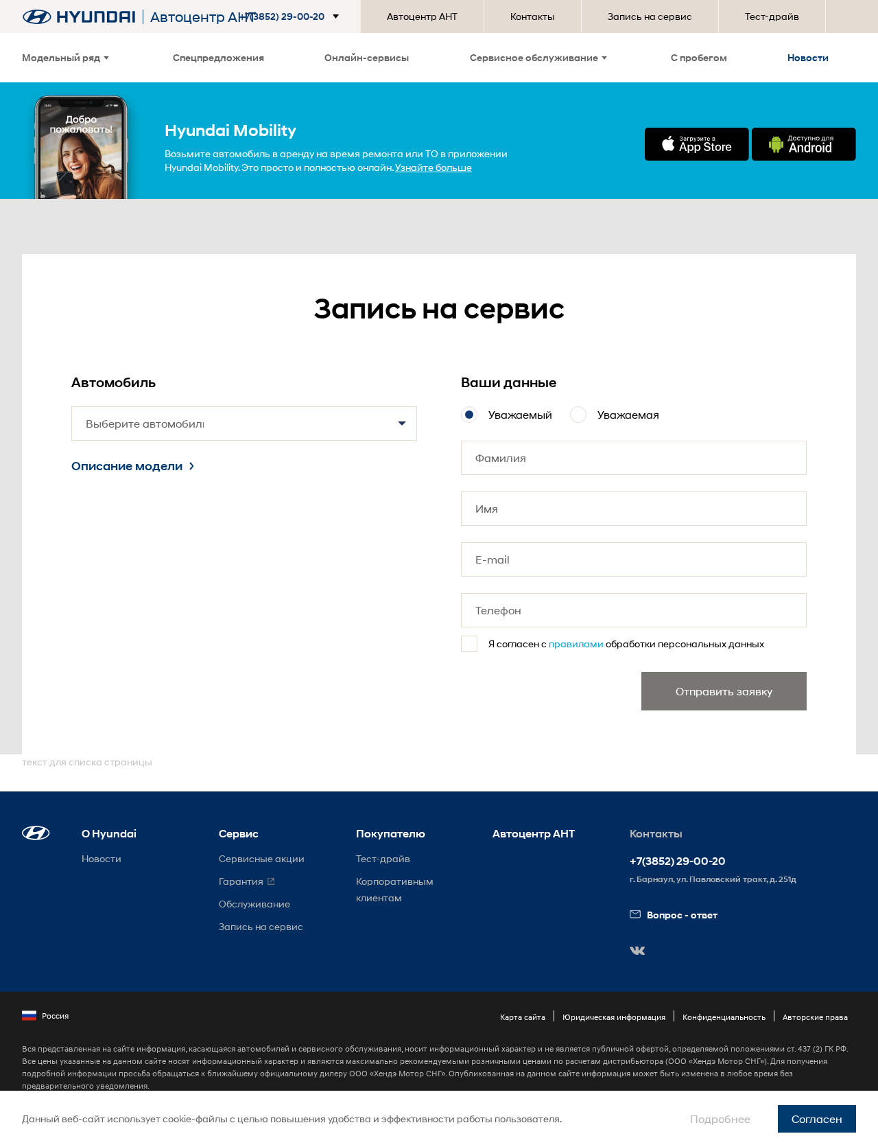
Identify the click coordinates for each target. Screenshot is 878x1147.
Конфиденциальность (724, 1017)
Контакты (532, 16)
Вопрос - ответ (682, 914)
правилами (576, 643)
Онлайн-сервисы (366, 57)
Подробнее (720, 1118)
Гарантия (241, 881)
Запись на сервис (650, 16)
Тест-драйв (772, 16)
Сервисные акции (262, 858)
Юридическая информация (613, 1017)
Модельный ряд (61, 57)
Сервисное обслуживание (534, 57)
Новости (808, 57)
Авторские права (815, 1017)
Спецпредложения (218, 57)
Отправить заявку (724, 690)
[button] (292, 16)
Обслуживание (254, 904)
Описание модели (126, 466)
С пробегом (699, 57)
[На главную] (79, 17)
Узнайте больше (433, 167)
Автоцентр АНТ (422, 16)
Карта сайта (522, 1017)
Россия (55, 1015)
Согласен (817, 1118)
